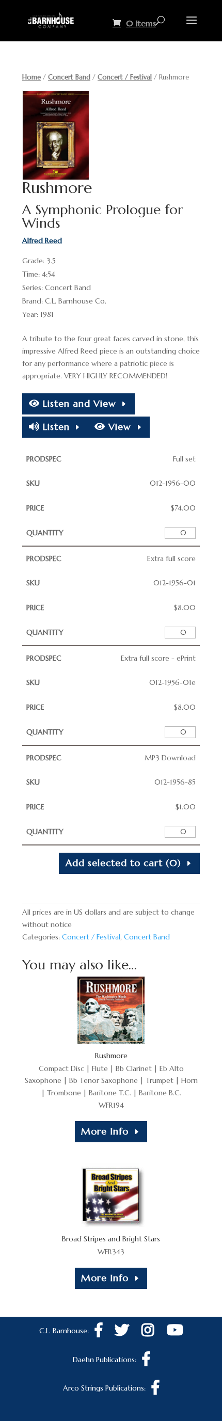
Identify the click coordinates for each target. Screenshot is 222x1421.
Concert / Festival (125, 77)
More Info (105, 1131)
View (118, 427)
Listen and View (78, 403)
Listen (55, 427)
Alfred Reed (42, 240)
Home (31, 77)
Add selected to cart (123, 863)
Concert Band (69, 77)
